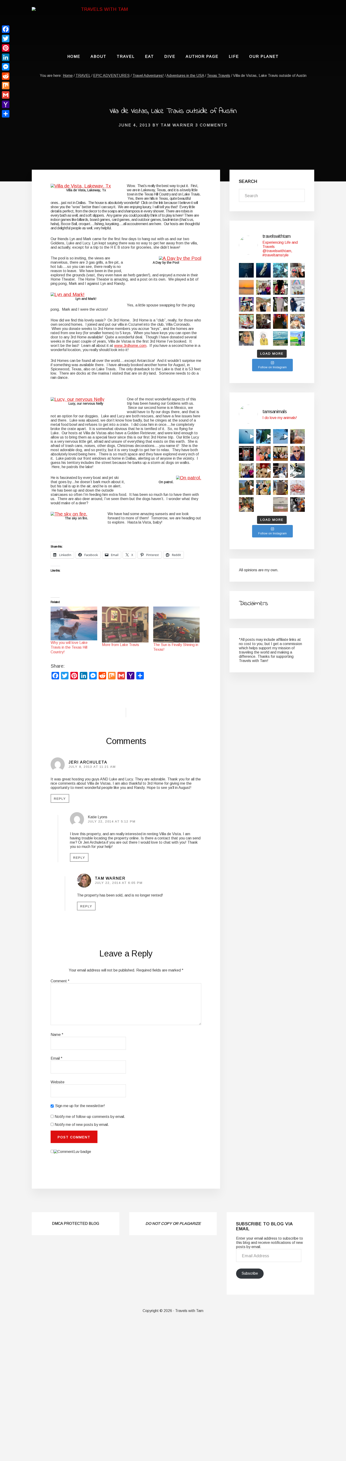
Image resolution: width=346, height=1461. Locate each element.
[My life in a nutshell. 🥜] (280, 487)
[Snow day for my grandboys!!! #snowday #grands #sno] (297, 304)
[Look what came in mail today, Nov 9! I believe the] (280, 504)
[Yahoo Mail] (5, 104)
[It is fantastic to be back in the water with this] (280, 436)
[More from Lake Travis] (125, 624)
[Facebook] (5, 29)
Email (56, 1058)
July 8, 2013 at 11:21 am (92, 766)
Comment (60, 981)
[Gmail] (5, 95)
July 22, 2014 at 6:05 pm (119, 883)
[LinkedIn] (5, 57)
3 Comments (211, 125)
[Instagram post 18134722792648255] (246, 270)
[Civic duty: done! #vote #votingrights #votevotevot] (246, 338)
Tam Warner (110, 878)
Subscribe (249, 1273)
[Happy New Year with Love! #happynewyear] (263, 287)
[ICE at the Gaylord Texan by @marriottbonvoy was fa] (280, 287)
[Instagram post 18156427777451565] (280, 453)
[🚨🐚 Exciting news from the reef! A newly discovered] (297, 487)
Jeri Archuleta (87, 762)
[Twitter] (5, 38)
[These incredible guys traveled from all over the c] (263, 487)
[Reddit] (5, 76)
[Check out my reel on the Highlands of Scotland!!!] (297, 338)
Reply (60, 798)
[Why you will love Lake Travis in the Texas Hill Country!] (74, 623)
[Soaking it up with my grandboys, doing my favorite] (246, 304)
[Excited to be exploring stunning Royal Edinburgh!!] (280, 321)
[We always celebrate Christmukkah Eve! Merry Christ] (263, 321)
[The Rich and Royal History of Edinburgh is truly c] (297, 321)
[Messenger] (5, 66)
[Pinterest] (5, 48)
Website (57, 1082)
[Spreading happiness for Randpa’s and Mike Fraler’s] (297, 287)
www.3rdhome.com (130, 346)
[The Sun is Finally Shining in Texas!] (176, 624)
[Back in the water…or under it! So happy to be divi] (297, 270)
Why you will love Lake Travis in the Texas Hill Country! (69, 647)
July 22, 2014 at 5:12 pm (112, 821)
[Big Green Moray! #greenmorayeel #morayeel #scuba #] (263, 436)
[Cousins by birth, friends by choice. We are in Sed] (263, 304)
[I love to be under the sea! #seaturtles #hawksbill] (246, 436)
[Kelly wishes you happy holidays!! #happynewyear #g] (263, 470)
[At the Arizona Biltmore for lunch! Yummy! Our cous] (280, 304)
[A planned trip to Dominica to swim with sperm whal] (263, 270)
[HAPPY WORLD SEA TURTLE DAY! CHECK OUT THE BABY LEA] (297, 470)
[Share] (5, 113)
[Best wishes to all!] (246, 470)
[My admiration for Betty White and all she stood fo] (263, 338)
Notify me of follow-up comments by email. (90, 1117)
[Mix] (5, 85)
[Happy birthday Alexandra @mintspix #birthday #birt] (263, 453)
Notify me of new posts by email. (82, 1125)
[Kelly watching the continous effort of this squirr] (297, 436)
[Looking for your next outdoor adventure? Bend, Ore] (280, 338)
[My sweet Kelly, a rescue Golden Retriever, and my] (246, 487)
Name (57, 1035)
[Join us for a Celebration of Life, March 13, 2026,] (297, 453)
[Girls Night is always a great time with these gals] (246, 504)
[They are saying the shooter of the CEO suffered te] (263, 504)
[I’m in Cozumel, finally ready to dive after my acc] (246, 287)
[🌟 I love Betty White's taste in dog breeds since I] (297, 504)
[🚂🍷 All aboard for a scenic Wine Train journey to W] (246, 321)
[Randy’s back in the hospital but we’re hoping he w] (280, 470)
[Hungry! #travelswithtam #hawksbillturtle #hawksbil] (280, 270)
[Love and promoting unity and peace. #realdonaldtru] (246, 453)
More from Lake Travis (120, 645)
